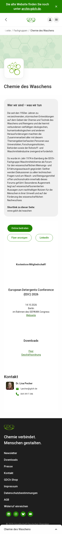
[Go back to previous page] (6, 19)
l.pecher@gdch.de (29, 389)
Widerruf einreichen (16, 506)
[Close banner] (56, 6)
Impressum (11, 486)
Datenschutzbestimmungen (21, 493)
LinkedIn (44, 237)
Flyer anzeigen (19, 237)
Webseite (31, 315)
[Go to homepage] (31, 20)
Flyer (31, 351)
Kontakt (8, 473)
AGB (6, 499)
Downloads (11, 459)
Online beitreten (19, 228)
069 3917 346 (27, 394)
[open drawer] (50, 20)
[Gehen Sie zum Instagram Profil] (16, 514)
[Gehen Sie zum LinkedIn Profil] (8, 514)
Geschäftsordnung (31, 354)
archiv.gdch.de (31, 8)
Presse (8, 466)
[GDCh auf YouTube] (30, 514)
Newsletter (10, 453)
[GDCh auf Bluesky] (23, 514)
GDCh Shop (11, 479)
